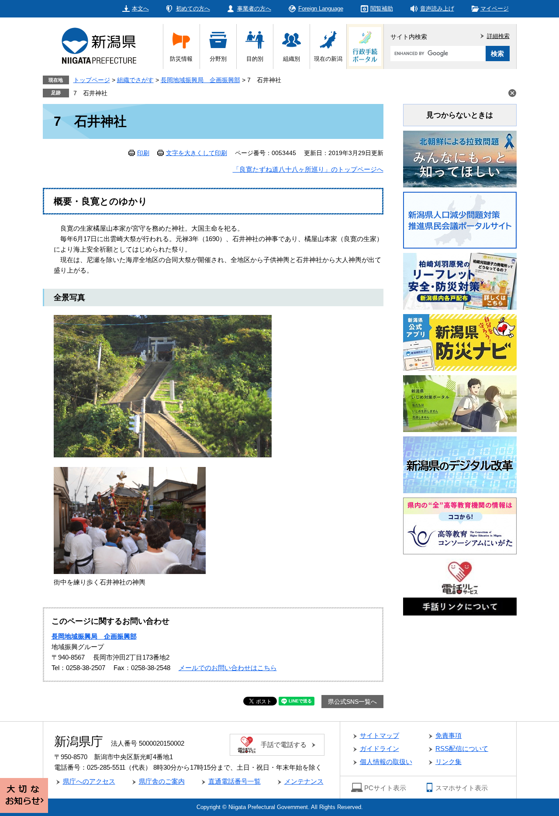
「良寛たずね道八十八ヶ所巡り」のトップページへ (308, 169)
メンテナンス (304, 781)
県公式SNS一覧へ (352, 701)
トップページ (91, 79)
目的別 (254, 58)
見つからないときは (459, 115)
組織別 (291, 58)
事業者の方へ (254, 8)
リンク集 (448, 761)
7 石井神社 (90, 93)
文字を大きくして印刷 (196, 152)
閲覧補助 (381, 8)
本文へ (140, 8)
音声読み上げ (437, 8)
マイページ (494, 8)
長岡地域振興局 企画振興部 (200, 79)
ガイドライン (379, 748)
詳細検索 (498, 36)
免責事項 (448, 735)
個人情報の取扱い (386, 761)
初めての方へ (193, 8)
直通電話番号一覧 (234, 781)
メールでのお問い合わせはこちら (228, 667)
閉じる (512, 93)
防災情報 (181, 58)
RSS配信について (461, 748)
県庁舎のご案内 (162, 781)
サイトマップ (379, 735)
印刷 (143, 152)
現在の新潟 (328, 58)
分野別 (218, 58)
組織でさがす (135, 79)
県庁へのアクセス (89, 781)
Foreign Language (320, 8)
